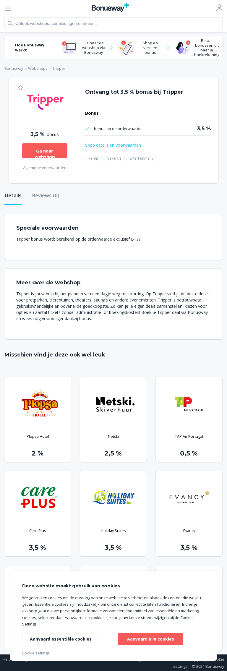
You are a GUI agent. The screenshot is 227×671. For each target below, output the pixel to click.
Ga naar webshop (45, 153)
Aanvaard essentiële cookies (61, 639)
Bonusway (13, 68)
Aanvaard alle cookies (150, 639)
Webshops (38, 68)
